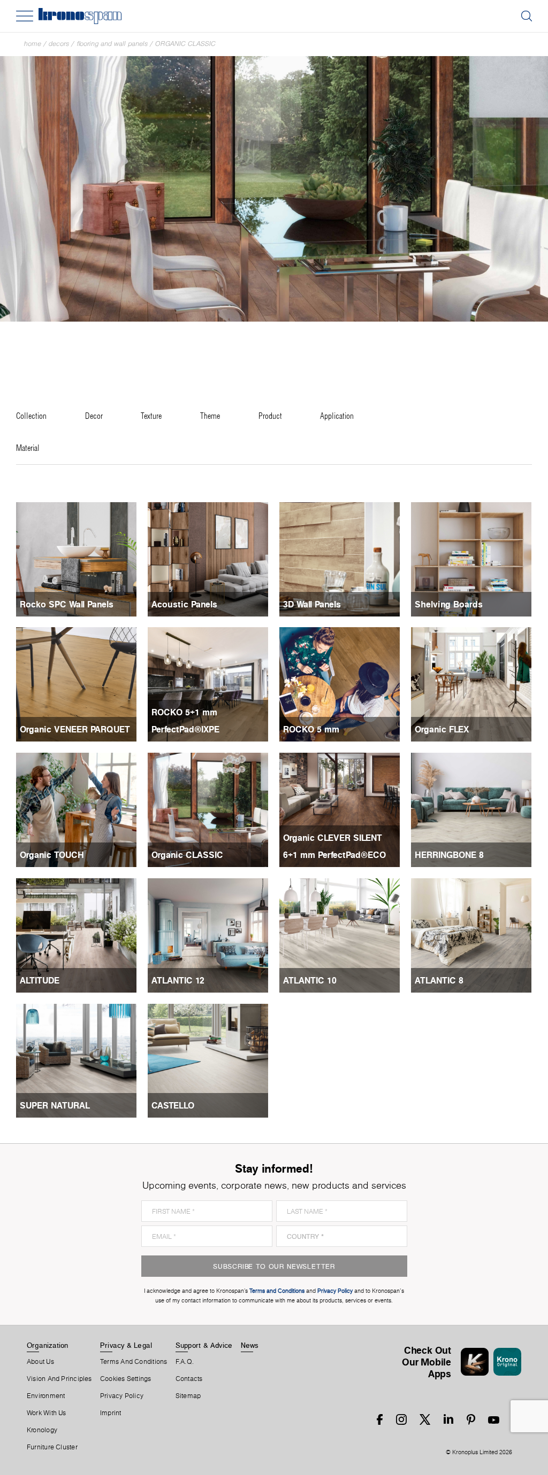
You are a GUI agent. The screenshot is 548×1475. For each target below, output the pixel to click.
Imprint (110, 1413)
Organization (47, 1345)
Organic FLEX (442, 729)
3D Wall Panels (312, 604)
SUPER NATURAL (55, 1105)
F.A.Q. (185, 1361)
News (250, 1345)
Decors (59, 43)
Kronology (42, 1430)
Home (32, 43)
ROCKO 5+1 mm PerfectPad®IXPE (185, 721)
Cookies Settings (125, 1379)
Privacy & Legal (126, 1345)
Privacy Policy (121, 1396)
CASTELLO (172, 1105)
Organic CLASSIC (185, 43)
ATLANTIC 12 (177, 980)
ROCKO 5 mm (311, 729)
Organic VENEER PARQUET (75, 729)
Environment (46, 1396)
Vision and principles (59, 1379)
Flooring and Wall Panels (112, 43)
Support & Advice (204, 1345)
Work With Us (46, 1413)
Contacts (189, 1379)
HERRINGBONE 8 (449, 854)
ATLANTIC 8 (439, 980)
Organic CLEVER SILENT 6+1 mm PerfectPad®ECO (334, 846)
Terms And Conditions (133, 1361)
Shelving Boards (449, 604)
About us (40, 1361)
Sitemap (188, 1396)
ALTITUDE (39, 980)
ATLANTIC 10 (310, 980)
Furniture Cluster (52, 1447)
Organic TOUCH (52, 854)
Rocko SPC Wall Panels (66, 604)
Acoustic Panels (184, 604)
